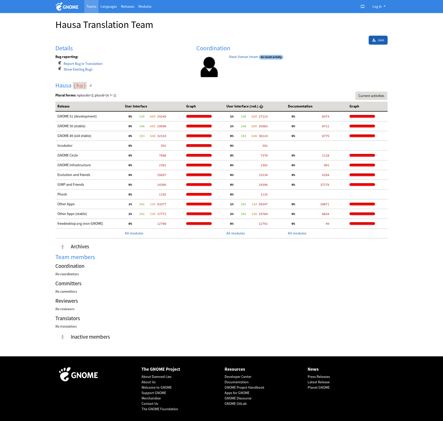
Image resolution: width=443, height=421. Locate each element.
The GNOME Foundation (160, 409)
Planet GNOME (319, 387)
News (313, 369)
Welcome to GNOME (157, 387)
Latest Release (319, 382)
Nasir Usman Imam (243, 56)
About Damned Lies (157, 376)
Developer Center (238, 376)
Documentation (237, 382)
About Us (149, 382)
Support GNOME (154, 392)
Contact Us (150, 403)
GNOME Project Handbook (244, 387)
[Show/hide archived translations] (62, 246)
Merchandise (151, 398)
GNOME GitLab (236, 403)
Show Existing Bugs (78, 69)
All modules (134, 233)
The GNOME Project (161, 369)
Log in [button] (377, 6)
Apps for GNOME (237, 392)
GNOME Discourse (238, 398)
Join (381, 40)
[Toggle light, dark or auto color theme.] (364, 6)
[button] (261, 106)
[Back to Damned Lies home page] (67, 7)
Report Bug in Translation (83, 63)
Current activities (371, 95)
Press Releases (319, 376)
